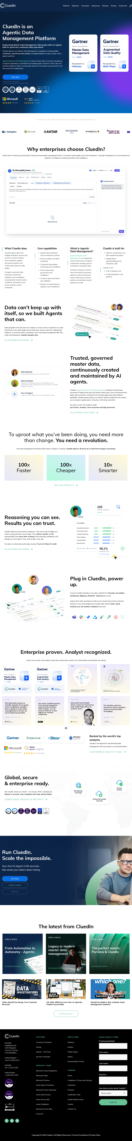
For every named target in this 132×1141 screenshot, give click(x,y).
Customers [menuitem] (71, 1085)
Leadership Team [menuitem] (74, 1095)
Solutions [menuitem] (71, 1042)
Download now (56, 968)
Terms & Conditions (80, 1135)
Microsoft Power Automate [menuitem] (46, 1090)
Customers (85, 6)
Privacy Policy (94, 1135)
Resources (96, 6)
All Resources (66, 1013)
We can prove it (64, 485)
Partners (105, 6)
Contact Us (123, 6)
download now (13, 966)
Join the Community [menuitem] (43, 1057)
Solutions (75, 6)
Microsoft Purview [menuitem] (43, 1080)
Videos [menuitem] (70, 1057)
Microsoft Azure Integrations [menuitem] (46, 1071)
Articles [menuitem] (70, 1047)
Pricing (113, 6)
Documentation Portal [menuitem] (76, 1061)
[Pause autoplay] (66, 728)
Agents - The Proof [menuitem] (43, 1052)
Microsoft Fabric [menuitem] (42, 1076)
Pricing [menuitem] (38, 1047)
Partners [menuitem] (71, 1090)
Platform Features (17, 340)
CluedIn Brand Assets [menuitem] (76, 1099)
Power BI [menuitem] (39, 1114)
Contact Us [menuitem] (72, 1109)
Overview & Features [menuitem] (44, 1042)
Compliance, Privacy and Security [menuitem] (80, 1080)
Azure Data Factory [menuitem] (43, 1095)
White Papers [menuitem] (73, 1052)
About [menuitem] (70, 1076)
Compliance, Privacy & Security (24, 799)
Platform (66, 6)
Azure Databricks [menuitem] (42, 1104)
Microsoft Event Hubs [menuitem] (44, 1109)
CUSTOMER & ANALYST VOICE (106, 752)
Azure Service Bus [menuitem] (43, 1099)
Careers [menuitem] (70, 1104)
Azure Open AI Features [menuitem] (45, 1085)
